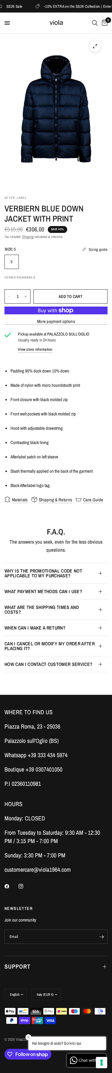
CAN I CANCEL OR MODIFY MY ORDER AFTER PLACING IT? (49, 646)
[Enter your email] (102, 937)
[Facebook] (11, 886)
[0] (104, 23)
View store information (35, 349)
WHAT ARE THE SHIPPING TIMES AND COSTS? (41, 609)
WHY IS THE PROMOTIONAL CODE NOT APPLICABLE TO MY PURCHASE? (43, 573)
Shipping (27, 236)
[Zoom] (95, 46)
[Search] (95, 23)
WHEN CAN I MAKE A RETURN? (34, 627)
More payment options (56, 321)
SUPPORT (17, 966)
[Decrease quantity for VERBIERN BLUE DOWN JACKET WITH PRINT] (9, 296)
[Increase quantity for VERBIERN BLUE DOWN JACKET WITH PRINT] (25, 296)
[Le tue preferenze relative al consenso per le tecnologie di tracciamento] (101, 1062)
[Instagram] (25, 886)
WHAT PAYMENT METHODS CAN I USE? (43, 591)
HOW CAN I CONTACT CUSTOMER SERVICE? (48, 664)
